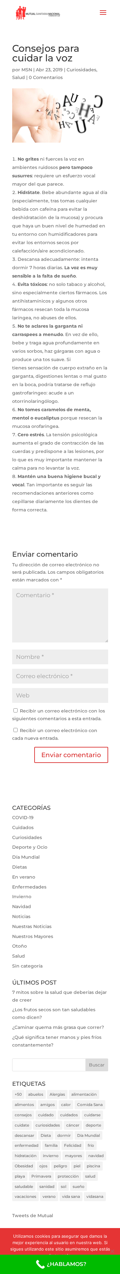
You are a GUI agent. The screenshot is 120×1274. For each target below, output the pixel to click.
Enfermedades (29, 887)
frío (91, 1145)
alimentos (24, 1104)
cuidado (46, 1114)
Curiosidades (81, 70)
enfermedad (26, 1145)
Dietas (19, 867)
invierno (51, 1155)
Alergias (57, 1094)
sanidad (46, 1186)
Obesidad (24, 1165)
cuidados (69, 1114)
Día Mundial (26, 857)
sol (63, 1186)
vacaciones (25, 1196)
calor (66, 1104)
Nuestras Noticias (32, 926)
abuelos (35, 1094)
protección (68, 1176)
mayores (73, 1155)
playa (20, 1176)
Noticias (21, 916)
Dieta (46, 1135)
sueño (78, 1186)
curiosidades (48, 1125)
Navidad (21, 906)
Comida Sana (90, 1104)
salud (90, 1176)
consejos (23, 1114)
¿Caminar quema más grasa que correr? (58, 1027)
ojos (43, 1165)
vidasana (94, 1196)
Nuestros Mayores (32, 936)
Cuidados (23, 827)
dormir (64, 1135)
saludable (24, 1186)
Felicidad (72, 1145)
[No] (112, 1251)
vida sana (71, 1196)
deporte (93, 1125)
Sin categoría (27, 966)
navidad (96, 1155)
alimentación (84, 1094)
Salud (18, 77)
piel (77, 1165)
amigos (47, 1104)
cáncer (72, 1125)
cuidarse (92, 1114)
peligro (60, 1165)
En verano (23, 877)
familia (51, 1145)
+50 (18, 1094)
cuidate (22, 1125)
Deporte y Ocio (29, 847)
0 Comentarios (46, 77)
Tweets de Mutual (32, 1215)
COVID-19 (23, 817)
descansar (24, 1135)
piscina (93, 1165)
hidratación (25, 1155)
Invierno (21, 896)
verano (49, 1196)
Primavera (41, 1176)
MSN (26, 70)
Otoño (19, 946)
